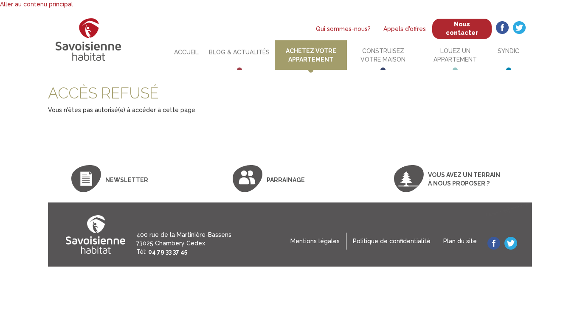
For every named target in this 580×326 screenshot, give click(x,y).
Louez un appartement (455, 55)
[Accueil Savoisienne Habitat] (88, 43)
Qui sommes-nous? (343, 28)
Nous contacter (462, 28)
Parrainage (286, 180)
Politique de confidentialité (392, 241)
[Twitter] (519, 28)
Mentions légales (315, 241)
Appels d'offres (404, 28)
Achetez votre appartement (311, 55)
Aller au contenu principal (36, 4)
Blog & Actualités (239, 52)
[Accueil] (95, 234)
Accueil (186, 52)
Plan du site (460, 241)
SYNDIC (508, 51)
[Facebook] (502, 28)
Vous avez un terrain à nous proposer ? (464, 179)
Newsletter (126, 180)
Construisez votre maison (382, 55)
